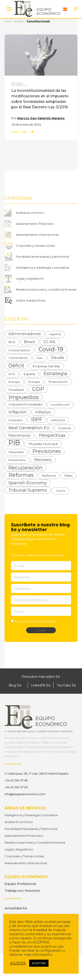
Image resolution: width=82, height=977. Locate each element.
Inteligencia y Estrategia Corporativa (31, 815)
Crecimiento (18, 358)
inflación (17, 412)
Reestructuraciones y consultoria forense (46, 289)
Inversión (15, 420)
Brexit (29, 341)
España (29, 374)
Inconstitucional (60, 404)
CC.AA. (50, 341)
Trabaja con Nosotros (22, 891)
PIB (14, 442)
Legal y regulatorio (30, 278)
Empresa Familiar (46, 366)
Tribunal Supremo (27, 490)
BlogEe (19, 21)
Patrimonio (19, 435)
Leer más (19, 132)
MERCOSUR (58, 420)
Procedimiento (17, 460)
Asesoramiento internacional (37, 234)
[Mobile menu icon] (9, 9)
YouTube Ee (66, 685)
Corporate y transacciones (35, 245)
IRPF (36, 419)
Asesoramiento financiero (35, 223)
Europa (14, 382)
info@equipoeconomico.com (25, 794)
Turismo (60, 490)
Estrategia (55, 373)
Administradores (24, 333)
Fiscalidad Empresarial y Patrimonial (31, 829)
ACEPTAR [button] (39, 963)
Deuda (57, 357)
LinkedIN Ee (41, 685)
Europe (34, 382)
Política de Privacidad (42, 621)
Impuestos (23, 397)
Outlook (64, 428)
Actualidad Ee (16, 908)
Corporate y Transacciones (24, 856)
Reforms (49, 475)
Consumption (19, 350)
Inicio (8, 21)
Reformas (20, 475)
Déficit (16, 365)
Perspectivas (52, 435)
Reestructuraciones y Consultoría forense (35, 842)
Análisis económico (30, 212)
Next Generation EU (29, 427)
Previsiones (47, 451)
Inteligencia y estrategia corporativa (42, 267)
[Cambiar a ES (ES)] (65, 9)
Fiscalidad (16, 390)
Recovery (43, 459)
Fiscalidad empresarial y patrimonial (42, 256)
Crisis (39, 358)
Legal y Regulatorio (19, 849)
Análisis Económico (19, 822)
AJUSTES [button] (18, 963)
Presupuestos (16, 452)
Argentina (55, 334)
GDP (38, 389)
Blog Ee (17, 83)
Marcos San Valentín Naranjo (41, 118)
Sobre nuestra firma (30, 300)
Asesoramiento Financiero (24, 835)
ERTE (11, 374)
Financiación (58, 382)
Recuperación (25, 468)
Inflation (43, 412)
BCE (11, 342)
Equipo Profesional (20, 884)
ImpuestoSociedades (25, 404)
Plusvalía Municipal (43, 444)
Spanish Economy (27, 482)
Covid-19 (50, 349)
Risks (68, 475)
